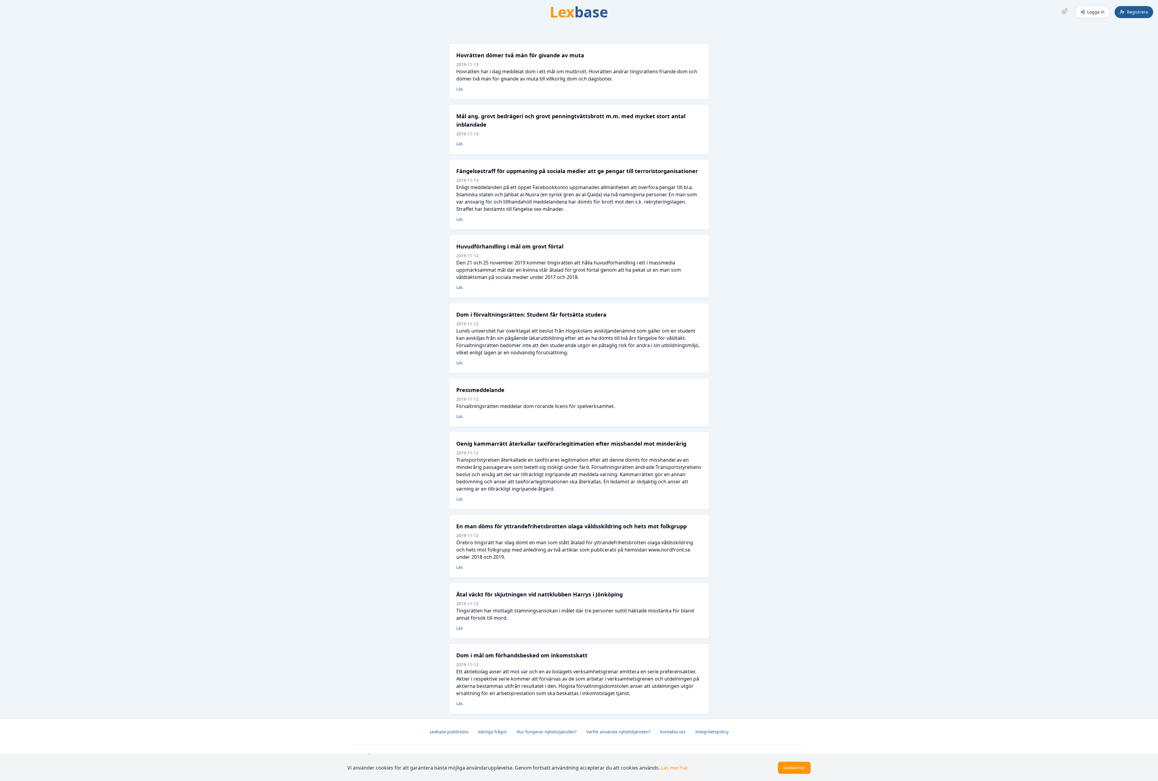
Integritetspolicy (712, 732)
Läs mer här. (674, 767)
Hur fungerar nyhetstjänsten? (547, 732)
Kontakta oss (673, 732)
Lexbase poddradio (449, 732)
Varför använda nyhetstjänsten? (618, 732)
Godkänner (794, 767)
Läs (459, 89)
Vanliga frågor (492, 732)
